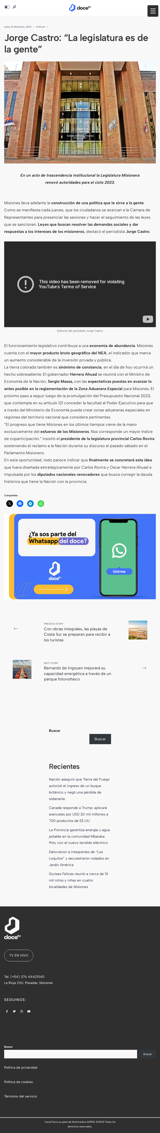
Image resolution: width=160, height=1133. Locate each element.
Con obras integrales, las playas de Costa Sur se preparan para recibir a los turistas (77, 632)
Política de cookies (18, 1082)
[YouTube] (29, 1012)
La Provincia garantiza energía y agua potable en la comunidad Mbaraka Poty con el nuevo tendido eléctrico (79, 836)
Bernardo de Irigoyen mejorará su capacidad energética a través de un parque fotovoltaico (77, 672)
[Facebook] (7, 1012)
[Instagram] (22, 1012)
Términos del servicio (20, 1096)
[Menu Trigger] (153, 11)
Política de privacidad (20, 1067)
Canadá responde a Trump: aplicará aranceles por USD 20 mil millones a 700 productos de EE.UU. (78, 814)
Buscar (54, 731)
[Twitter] (14, 1012)
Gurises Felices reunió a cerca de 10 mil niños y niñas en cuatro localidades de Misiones (78, 880)
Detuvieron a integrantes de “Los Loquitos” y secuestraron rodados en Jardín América (79, 858)
